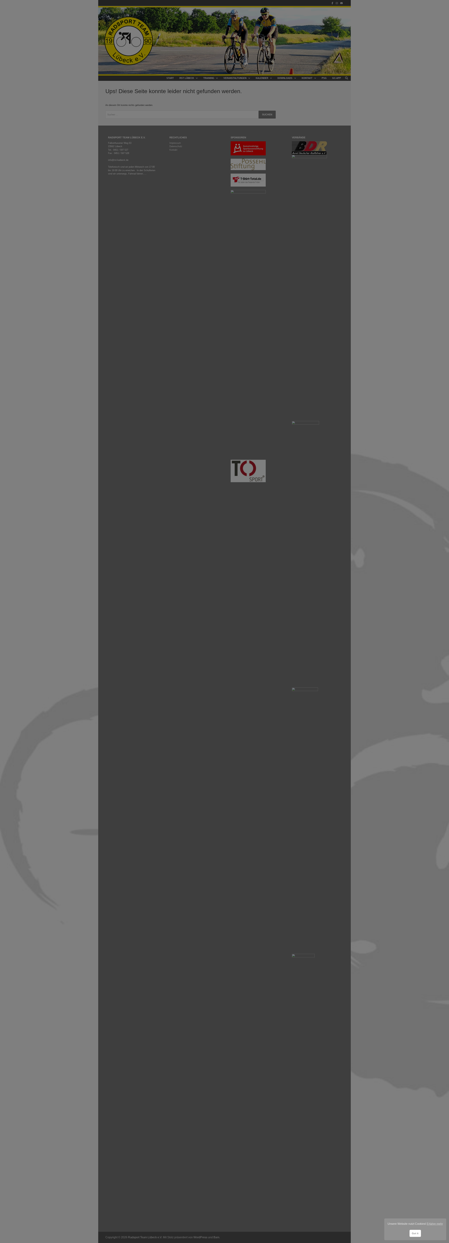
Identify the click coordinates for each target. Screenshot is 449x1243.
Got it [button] (415, 1233)
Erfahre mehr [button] (435, 1223)
